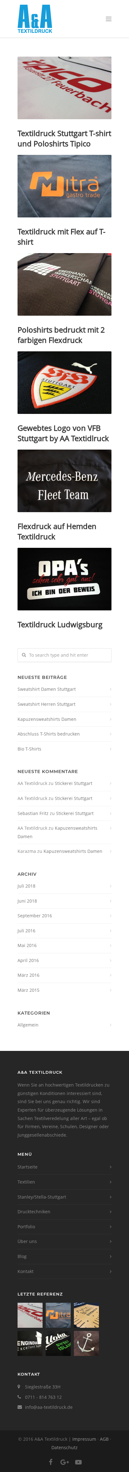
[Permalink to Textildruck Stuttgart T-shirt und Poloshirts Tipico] (64, 88)
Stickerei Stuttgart (73, 783)
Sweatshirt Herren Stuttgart (46, 704)
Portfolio (26, 1227)
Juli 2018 (26, 886)
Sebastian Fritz (33, 813)
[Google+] (64, 1462)
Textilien (26, 1182)
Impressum (84, 1439)
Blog (22, 1256)
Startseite (28, 1167)
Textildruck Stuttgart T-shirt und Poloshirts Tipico (64, 138)
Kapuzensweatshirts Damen (47, 719)
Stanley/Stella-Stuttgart (42, 1197)
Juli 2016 (26, 931)
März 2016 (28, 975)
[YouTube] (78, 1462)
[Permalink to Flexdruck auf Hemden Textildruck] (64, 481)
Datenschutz (64, 1447)
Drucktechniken (34, 1212)
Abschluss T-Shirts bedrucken (49, 734)
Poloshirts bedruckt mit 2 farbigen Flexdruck (61, 334)
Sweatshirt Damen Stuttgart (47, 689)
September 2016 (35, 916)
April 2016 (28, 960)
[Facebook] (50, 1462)
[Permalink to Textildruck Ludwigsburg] (64, 579)
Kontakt (26, 1271)
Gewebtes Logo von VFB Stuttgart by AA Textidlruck (63, 433)
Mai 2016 (27, 945)
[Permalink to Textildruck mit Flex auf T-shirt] (64, 186)
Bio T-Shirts (29, 749)
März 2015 (28, 990)
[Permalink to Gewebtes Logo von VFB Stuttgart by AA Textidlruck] (64, 382)
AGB (104, 1439)
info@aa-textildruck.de (49, 1407)
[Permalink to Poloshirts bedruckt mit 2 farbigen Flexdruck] (64, 284)
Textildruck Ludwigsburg (60, 624)
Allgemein (28, 1025)
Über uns (27, 1241)
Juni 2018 (27, 901)
